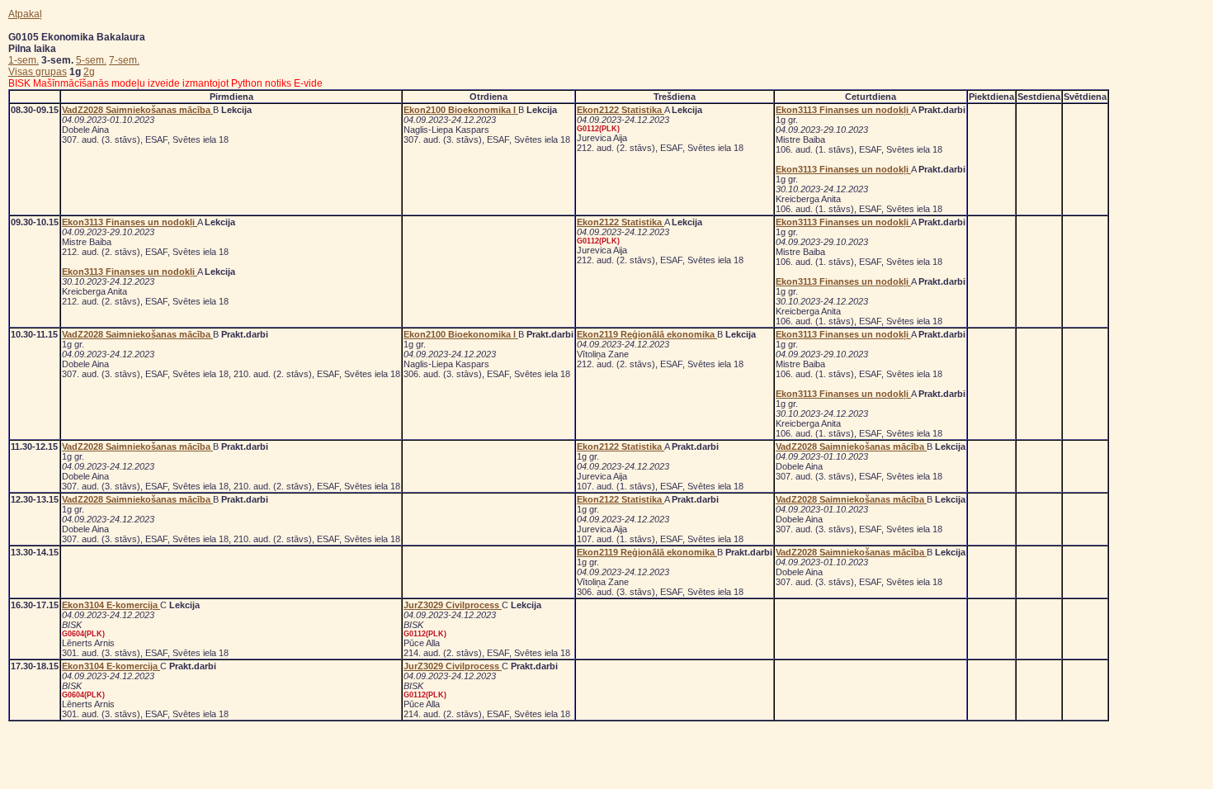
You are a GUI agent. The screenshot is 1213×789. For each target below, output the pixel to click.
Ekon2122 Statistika (620, 110)
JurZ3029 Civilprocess (453, 605)
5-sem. (91, 60)
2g (89, 72)
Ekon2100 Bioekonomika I (461, 110)
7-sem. (124, 60)
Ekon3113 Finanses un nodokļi (843, 110)
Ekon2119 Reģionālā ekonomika (647, 334)
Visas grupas (37, 72)
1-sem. (23, 60)
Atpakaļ (25, 14)
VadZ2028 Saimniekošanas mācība (137, 110)
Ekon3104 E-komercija (111, 605)
